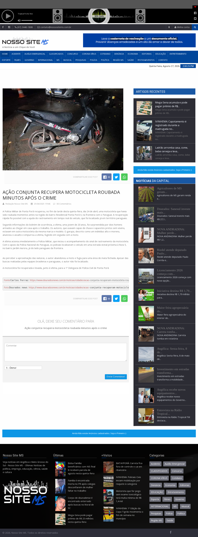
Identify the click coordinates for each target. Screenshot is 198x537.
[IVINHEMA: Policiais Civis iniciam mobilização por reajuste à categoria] (108, 481)
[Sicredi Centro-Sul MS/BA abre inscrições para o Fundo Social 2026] (146, 294)
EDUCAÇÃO (160, 53)
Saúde (130, 60)
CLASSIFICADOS (56, 53)
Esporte (6, 60)
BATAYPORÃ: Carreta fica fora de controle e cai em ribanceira (129, 466)
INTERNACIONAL (45, 60)
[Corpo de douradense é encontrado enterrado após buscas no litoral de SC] (60, 503)
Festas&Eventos (146, 60)
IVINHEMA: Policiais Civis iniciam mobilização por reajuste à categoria (128, 480)
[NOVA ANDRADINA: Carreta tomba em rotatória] (146, 334)
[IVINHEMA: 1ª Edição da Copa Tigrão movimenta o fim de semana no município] (108, 514)
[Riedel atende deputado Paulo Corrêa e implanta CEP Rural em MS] (146, 255)
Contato (163, 60)
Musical (67, 60)
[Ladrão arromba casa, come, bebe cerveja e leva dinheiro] (144, 134)
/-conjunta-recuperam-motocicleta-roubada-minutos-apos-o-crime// (99, 280)
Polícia (93, 60)
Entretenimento (178, 53)
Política (105, 60)
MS (58, 60)
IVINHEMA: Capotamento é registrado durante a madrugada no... (170, 106)
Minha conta (182, 27)
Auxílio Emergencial (34, 53)
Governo (29, 60)
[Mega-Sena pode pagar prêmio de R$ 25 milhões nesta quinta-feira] (60, 519)
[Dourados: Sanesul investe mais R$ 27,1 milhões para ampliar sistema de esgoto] (146, 214)
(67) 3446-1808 (25, 27)
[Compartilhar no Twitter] (116, 176)
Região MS (118, 60)
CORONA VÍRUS (89, 53)
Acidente (16, 53)
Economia (133, 53)
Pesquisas (80, 60)
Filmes (17, 60)
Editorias (147, 53)
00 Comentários (64, 203)
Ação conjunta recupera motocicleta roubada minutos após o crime (61, 195)
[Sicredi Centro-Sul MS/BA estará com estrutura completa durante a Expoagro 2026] (146, 313)
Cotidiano (105, 53)
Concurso (72, 53)
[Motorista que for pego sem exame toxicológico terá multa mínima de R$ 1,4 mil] (108, 496)
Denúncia (119, 53)
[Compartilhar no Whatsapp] (124, 176)
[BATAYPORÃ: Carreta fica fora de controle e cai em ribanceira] (108, 467)
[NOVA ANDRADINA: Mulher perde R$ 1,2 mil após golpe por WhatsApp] (146, 235)
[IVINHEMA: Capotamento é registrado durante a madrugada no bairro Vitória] (144, 111)
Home (5, 53)
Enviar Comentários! (116, 376)
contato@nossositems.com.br (55, 27)
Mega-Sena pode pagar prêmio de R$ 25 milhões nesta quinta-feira (80, 518)
